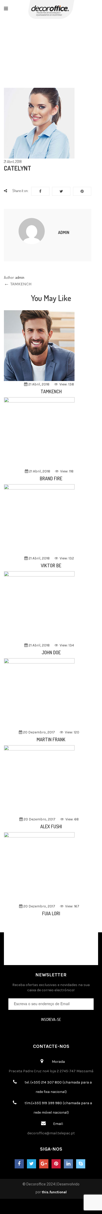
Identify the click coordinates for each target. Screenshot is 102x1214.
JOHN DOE (51, 652)
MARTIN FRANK (51, 739)
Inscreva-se (51, 1019)
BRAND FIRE (51, 478)
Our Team (47, 48)
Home (22, 48)
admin (63, 232)
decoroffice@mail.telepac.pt (51, 1133)
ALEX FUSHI (51, 826)
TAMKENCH (51, 391)
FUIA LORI (51, 913)
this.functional (54, 1192)
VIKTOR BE (51, 565)
